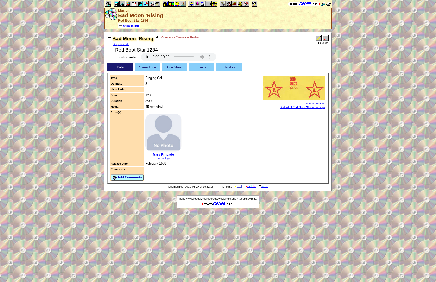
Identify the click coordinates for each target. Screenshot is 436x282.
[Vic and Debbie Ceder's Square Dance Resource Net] (303, 4)
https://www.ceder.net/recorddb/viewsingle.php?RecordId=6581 (218, 198)
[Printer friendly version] (328, 4)
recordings (163, 158)
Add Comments (129, 177)
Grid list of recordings (302, 107)
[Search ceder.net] (323, 4)
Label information (315, 103)
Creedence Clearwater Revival (180, 37)
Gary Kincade (121, 44)
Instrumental (127, 57)
